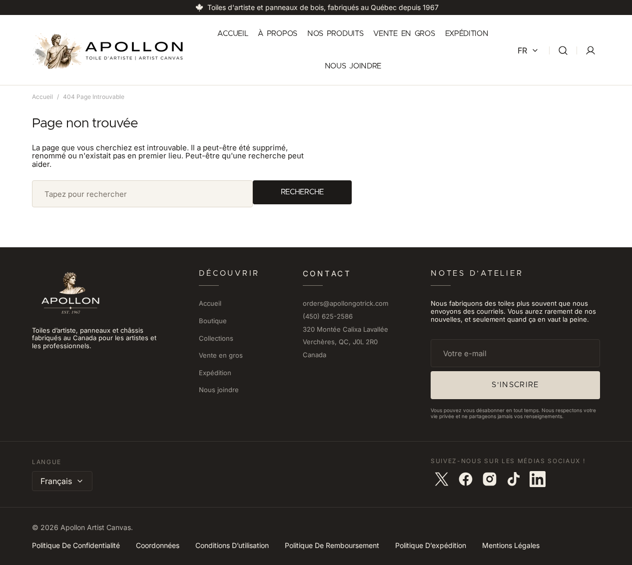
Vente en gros (221, 355)
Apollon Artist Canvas (95, 527)
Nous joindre (219, 390)
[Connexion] (590, 50)
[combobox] (142, 193)
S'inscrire (515, 385)
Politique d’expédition (430, 545)
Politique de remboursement (332, 545)
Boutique (213, 321)
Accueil (42, 96)
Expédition (215, 373)
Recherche (302, 192)
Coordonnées (157, 545)
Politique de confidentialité (76, 545)
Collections (216, 338)
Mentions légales (511, 545)
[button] (563, 50)
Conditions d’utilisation (232, 545)
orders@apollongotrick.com (345, 303)
